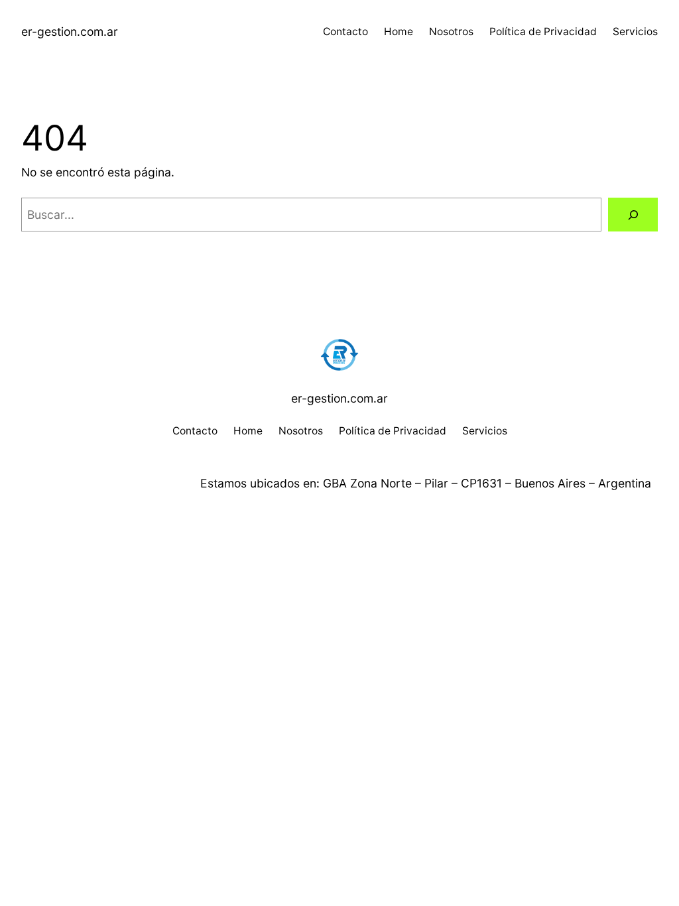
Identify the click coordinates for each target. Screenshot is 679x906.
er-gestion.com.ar (69, 31)
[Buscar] (633, 214)
